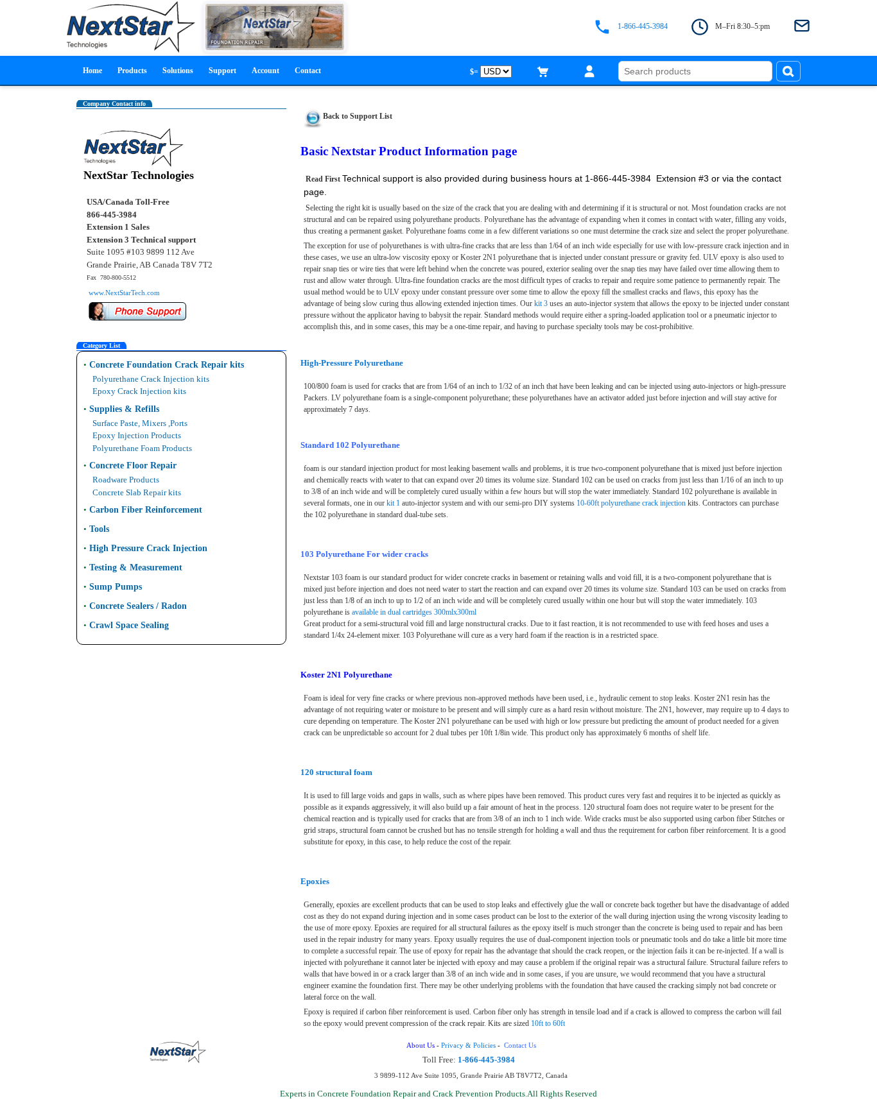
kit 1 (393, 503)
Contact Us (521, 1045)
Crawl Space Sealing (129, 625)
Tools (99, 529)
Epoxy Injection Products (136, 435)
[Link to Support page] (313, 115)
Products (132, 70)
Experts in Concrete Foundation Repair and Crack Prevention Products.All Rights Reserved (438, 1093)
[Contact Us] (802, 27)
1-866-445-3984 (643, 26)
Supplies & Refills (124, 409)
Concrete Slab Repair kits (136, 492)
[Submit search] (788, 71)
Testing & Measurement (135, 567)
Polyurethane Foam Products (142, 448)
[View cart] (543, 71)
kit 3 (541, 303)
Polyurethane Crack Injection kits (150, 379)
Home (92, 70)
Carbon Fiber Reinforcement (145, 510)
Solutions (177, 70)
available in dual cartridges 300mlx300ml (414, 612)
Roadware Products (125, 479)
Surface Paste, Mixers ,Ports (139, 423)
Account (265, 70)
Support (222, 70)
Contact (308, 70)
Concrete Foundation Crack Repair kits (166, 365)
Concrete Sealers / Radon (138, 606)
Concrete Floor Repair (133, 465)
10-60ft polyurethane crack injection (631, 503)
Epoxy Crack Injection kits (139, 391)
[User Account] (589, 71)
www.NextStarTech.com (124, 292)
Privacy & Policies (468, 1045)
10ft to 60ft (548, 1023)
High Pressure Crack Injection (148, 548)
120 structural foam (336, 772)
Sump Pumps (115, 587)
